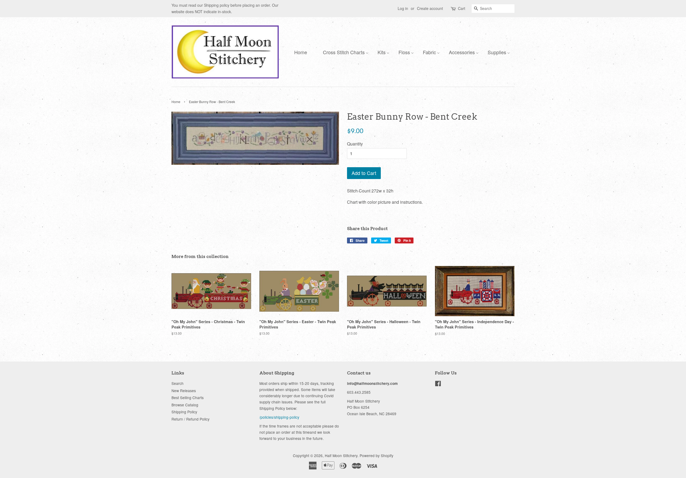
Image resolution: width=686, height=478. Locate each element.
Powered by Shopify (376, 455)
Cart (461, 8)
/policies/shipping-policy (279, 417)
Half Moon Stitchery (341, 455)
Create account (430, 8)
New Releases (184, 390)
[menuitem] (299, 51)
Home (176, 101)
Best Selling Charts (188, 397)
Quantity (355, 144)
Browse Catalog (185, 404)
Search (178, 383)
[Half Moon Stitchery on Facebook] (438, 384)
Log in (403, 8)
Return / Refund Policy (191, 419)
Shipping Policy (184, 411)
